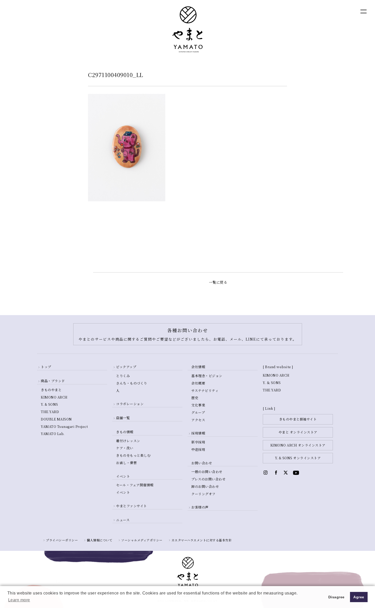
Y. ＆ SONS (272, 382)
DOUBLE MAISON (56, 419)
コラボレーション (130, 403)
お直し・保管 (126, 462)
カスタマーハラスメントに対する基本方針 (201, 540)
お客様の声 (200, 507)
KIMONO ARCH (54, 397)
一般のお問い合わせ (206, 471)
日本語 (336, 11)
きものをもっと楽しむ (133, 455)
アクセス (198, 419)
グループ (198, 412)
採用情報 (198, 433)
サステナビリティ (204, 390)
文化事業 (198, 405)
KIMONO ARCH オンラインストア (298, 445)
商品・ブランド (53, 380)
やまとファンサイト (131, 505)
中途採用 (198, 449)
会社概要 (198, 383)
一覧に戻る (218, 282)
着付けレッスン (128, 440)
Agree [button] (358, 597)
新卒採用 (198, 442)
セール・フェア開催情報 (135, 484)
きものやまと (51, 389)
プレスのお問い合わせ (208, 479)
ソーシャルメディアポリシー (141, 540)
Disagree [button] (336, 597)
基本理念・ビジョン (206, 375)
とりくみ (123, 375)
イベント (123, 492)
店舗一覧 (123, 417)
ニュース (123, 519)
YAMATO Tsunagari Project (64, 426)
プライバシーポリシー (62, 540)
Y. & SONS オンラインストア (298, 457)
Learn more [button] (19, 600)
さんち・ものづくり (131, 383)
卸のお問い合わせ (205, 486)
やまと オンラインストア (298, 432)
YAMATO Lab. (53, 433)
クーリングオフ (203, 493)
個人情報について (99, 540)
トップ (46, 366)
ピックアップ (126, 366)
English (314, 11)
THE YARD (50, 411)
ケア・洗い (124, 447)
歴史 (194, 397)
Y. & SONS (49, 404)
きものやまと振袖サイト (298, 419)
